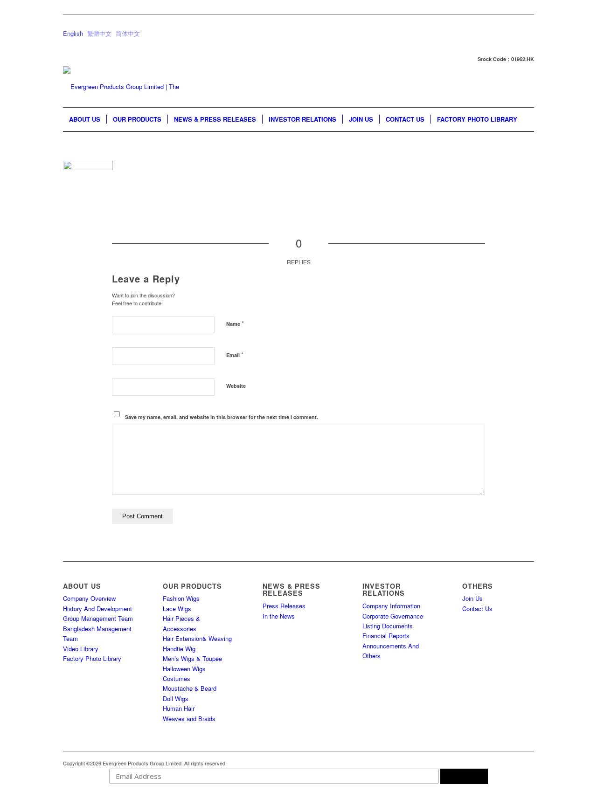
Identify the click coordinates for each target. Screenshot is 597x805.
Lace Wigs (177, 608)
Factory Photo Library (92, 658)
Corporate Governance (392, 616)
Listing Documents (387, 625)
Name (235, 323)
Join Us (472, 598)
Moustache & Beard (189, 688)
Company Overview (89, 598)
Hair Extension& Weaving (197, 638)
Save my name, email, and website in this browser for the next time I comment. (221, 416)
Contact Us (477, 608)
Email (234, 354)
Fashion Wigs (181, 598)
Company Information (391, 605)
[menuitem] (84, 119)
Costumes (176, 678)
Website (236, 385)
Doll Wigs (175, 698)
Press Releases (284, 605)
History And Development (97, 608)
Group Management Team (98, 618)
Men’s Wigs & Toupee (192, 658)
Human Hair (178, 708)
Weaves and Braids (189, 718)
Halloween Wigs (184, 668)
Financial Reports (386, 635)
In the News (279, 616)
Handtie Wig (179, 648)
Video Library (80, 648)
